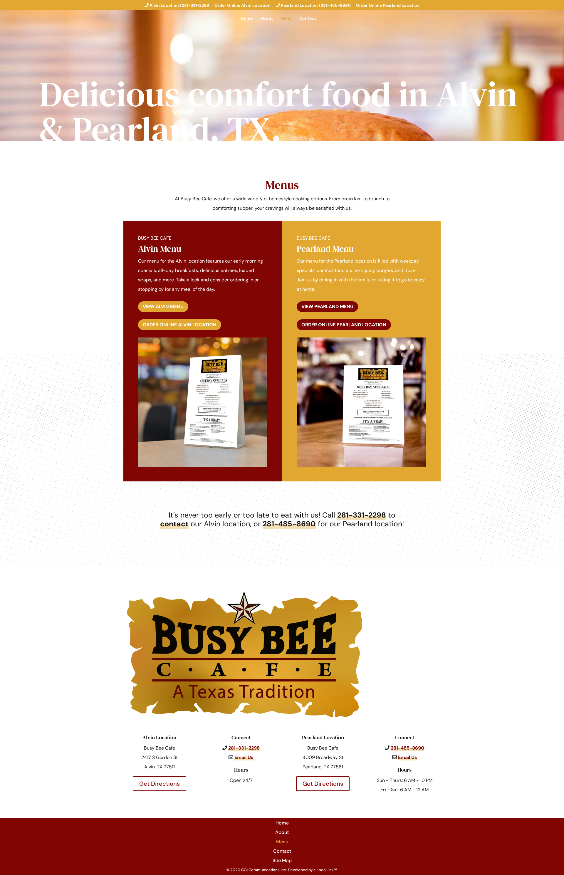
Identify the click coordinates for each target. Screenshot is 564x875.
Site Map (282, 860)
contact (174, 524)
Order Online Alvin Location (242, 5)
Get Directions (159, 783)
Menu (286, 18)
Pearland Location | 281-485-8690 (315, 5)
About (266, 18)
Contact (307, 18)
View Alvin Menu (163, 306)
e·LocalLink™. (325, 869)
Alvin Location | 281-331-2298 (179, 5)
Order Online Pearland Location (388, 5)
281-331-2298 (361, 515)
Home (247, 18)
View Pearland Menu (327, 306)
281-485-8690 (289, 524)
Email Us (244, 757)
